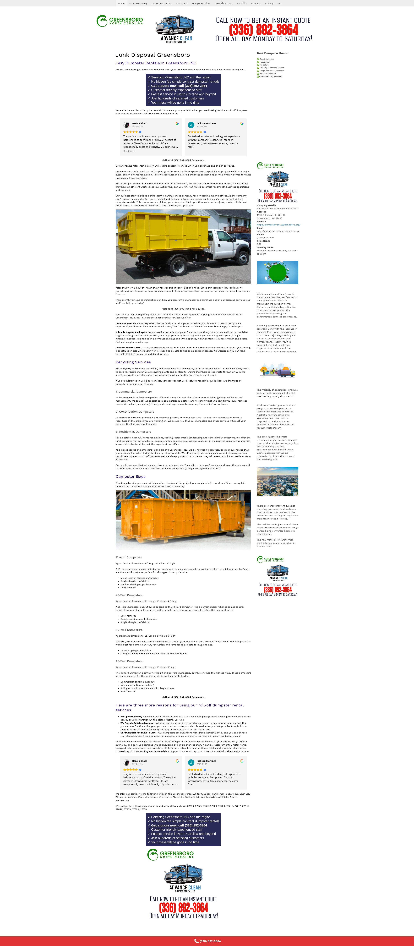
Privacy (269, 3)
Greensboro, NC (223, 3)
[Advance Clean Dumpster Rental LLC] (207, 29)
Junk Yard (181, 3)
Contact (255, 3)
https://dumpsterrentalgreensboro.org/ (278, 224)
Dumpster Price (201, 3)
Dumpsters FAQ (138, 3)
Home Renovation (161, 3)
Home (121, 3)
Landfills (241, 3)
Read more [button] (129, 151)
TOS (280, 3)
